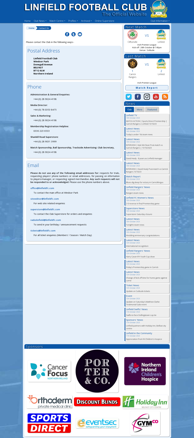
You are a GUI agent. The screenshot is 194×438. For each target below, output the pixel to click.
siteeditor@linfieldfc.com (44, 198)
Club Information (159, 20)
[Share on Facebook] (67, 35)
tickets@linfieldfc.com (42, 230)
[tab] (129, 109)
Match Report (147, 87)
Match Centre (57, 20)
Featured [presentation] (152, 109)
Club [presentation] (129, 109)
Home (27, 20)
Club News (39, 20)
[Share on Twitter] (73, 35)
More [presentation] (139, 109)
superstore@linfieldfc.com (45, 209)
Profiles (72, 20)
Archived (85, 20)
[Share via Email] (80, 35)
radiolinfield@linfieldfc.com (45, 219)
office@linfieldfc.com (42, 188)
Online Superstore (104, 20)
